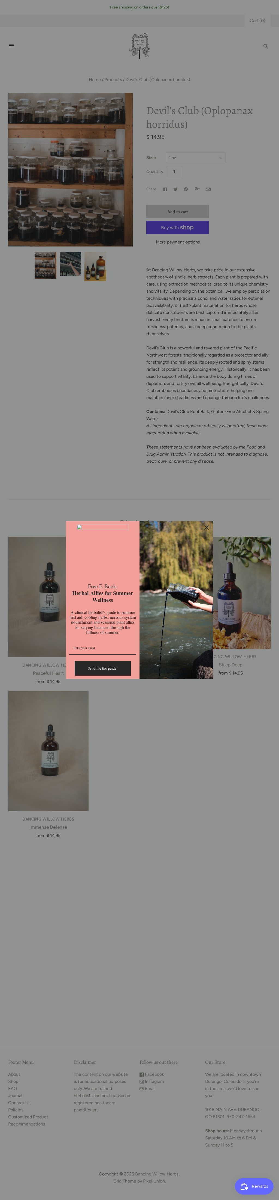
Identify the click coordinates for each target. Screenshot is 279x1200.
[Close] (206, 527)
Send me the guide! (103, 668)
